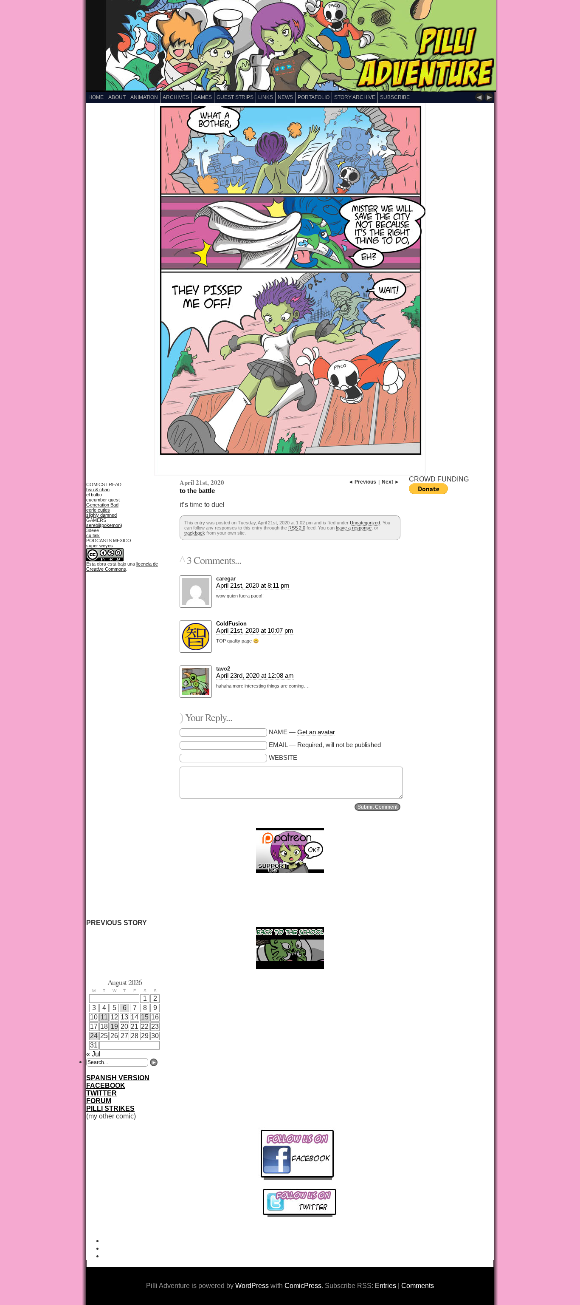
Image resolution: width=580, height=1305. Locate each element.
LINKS (265, 97)
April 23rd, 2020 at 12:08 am (255, 675)
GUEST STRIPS (235, 97)
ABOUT (117, 97)
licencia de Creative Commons (122, 566)
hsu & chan (98, 489)
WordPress (252, 1285)
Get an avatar (316, 732)
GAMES (203, 97)
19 (114, 1026)
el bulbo (94, 494)
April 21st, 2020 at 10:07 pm (254, 630)
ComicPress (302, 1285)
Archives (176, 97)
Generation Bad (102, 504)
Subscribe (395, 97)
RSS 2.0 (296, 527)
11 (104, 1017)
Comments (417, 1285)
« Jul (93, 1054)
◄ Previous (362, 482)
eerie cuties (98, 509)
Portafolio (313, 97)
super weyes (99, 545)
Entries (385, 1285)
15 (145, 1017)
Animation (144, 97)
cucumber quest (103, 499)
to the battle (197, 490)
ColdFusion (231, 623)
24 (94, 1035)
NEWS (285, 97)
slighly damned (101, 515)
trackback (194, 532)
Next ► (391, 482)
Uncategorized (365, 522)
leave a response (354, 527)
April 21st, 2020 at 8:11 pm (253, 585)
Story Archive (354, 97)
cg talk (93, 535)
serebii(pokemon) (104, 525)
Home (96, 97)
